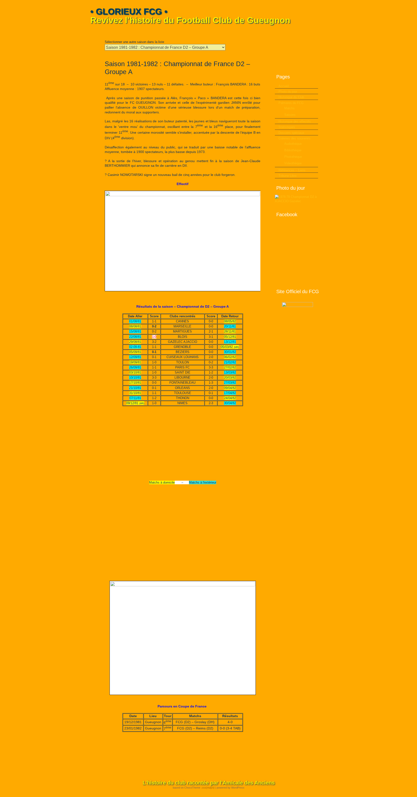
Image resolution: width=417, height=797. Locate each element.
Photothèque (293, 157)
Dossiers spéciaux (291, 133)
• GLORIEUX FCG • (128, 11)
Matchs (289, 108)
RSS (324, 31)
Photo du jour (287, 91)
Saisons (290, 115)
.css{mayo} (208, 787)
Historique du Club (291, 97)
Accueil (283, 86)
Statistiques (286, 127)
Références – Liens (292, 170)
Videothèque (293, 163)
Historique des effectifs (294, 121)
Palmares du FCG (291, 103)
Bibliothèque (292, 150)
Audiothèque (293, 144)
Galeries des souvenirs (294, 138)
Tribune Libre (287, 176)
